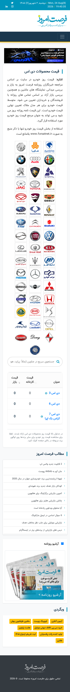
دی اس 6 (54, 404)
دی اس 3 (54, 393)
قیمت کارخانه (30, 380)
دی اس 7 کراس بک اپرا (52, 416)
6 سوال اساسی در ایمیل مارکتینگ (47, 515)
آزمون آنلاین (57, 621)
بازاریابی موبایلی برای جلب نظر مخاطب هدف (42, 523)
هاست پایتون (24, 627)
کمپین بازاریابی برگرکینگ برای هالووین (45, 493)
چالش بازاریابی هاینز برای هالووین (47, 501)
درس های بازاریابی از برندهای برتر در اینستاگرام (41, 530)
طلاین (59, 640)
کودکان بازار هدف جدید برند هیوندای (45, 486)
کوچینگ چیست (40, 621)
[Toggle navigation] (62, 36)
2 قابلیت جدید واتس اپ (51, 464)
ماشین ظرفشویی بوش (20, 621)
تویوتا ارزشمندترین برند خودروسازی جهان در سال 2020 (37, 479)
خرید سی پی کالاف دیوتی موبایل (48, 627)
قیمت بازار (14, 380)
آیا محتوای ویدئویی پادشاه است (48, 508)
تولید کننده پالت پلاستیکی (51, 634)
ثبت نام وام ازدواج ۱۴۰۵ (25, 634)
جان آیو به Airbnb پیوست (50, 471)
